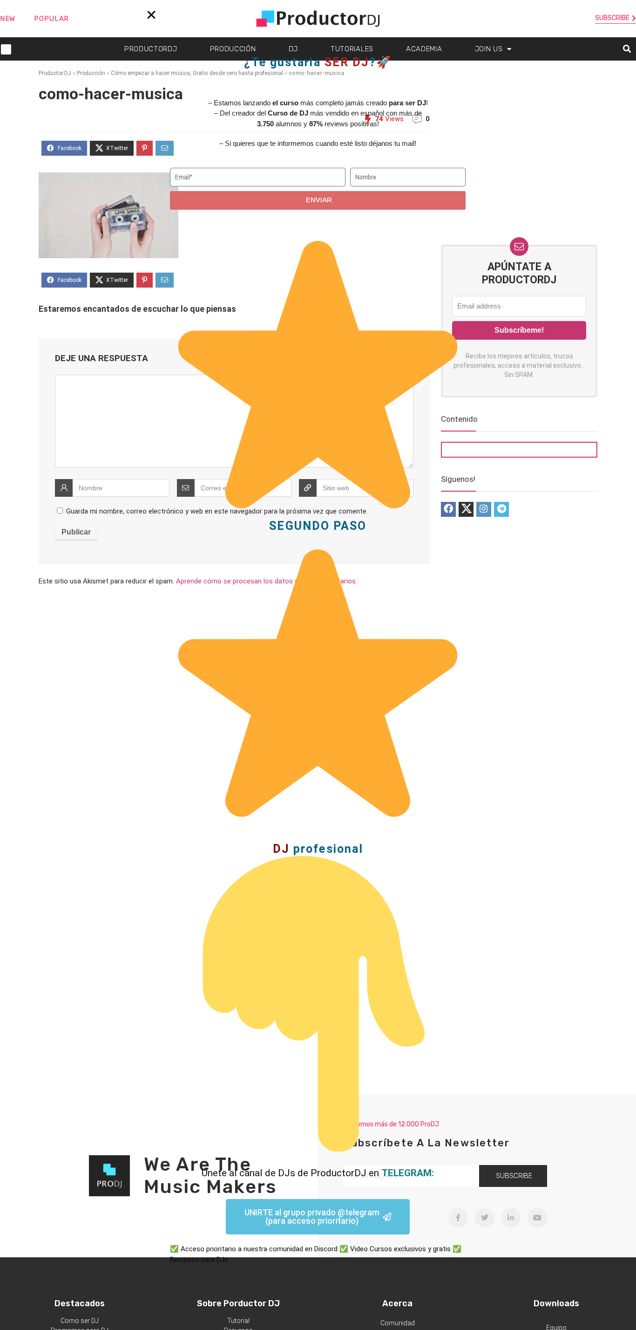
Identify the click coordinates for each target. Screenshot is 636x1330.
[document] (318, 665)
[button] (151, 15)
